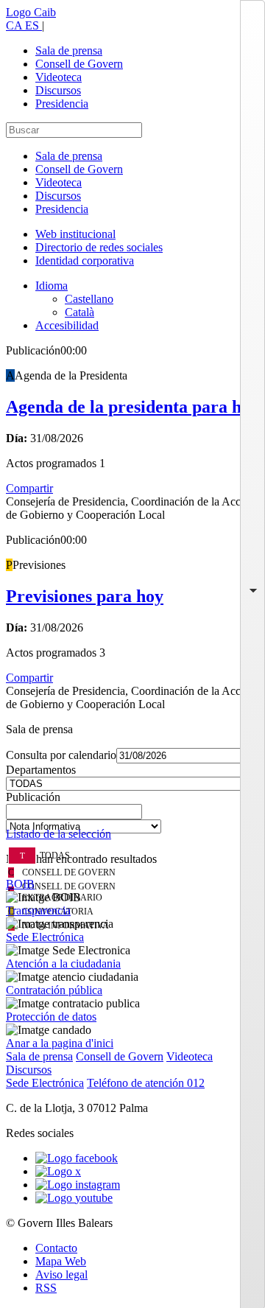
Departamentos (41, 769)
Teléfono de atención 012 (146, 1083)
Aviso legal (61, 1274)
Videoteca (58, 77)
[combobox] (132, 816)
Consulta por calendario (61, 755)
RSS (46, 1287)
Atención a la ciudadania (63, 963)
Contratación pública (54, 990)
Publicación (33, 797)
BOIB (20, 884)
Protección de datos (51, 1016)
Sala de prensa (68, 50)
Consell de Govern (79, 63)
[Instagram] (77, 1184)
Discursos (58, 90)
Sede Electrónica (45, 937)
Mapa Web (60, 1261)
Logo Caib (31, 12)
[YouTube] (74, 1198)
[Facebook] (76, 1158)
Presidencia (61, 103)
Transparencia (38, 910)
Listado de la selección (58, 834)
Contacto (56, 1248)
